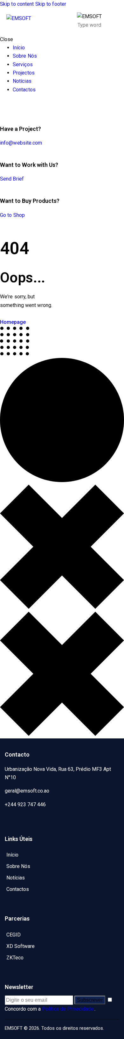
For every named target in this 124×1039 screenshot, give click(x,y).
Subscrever (90, 1000)
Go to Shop (12, 215)
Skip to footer (50, 4)
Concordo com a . (50, 1009)
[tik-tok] (9, 106)
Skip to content (17, 4)
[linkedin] (14, 106)
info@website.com (21, 143)
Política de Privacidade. (68, 1009)
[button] (114, 21)
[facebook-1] (3, 106)
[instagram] (21, 106)
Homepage (13, 322)
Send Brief (12, 179)
